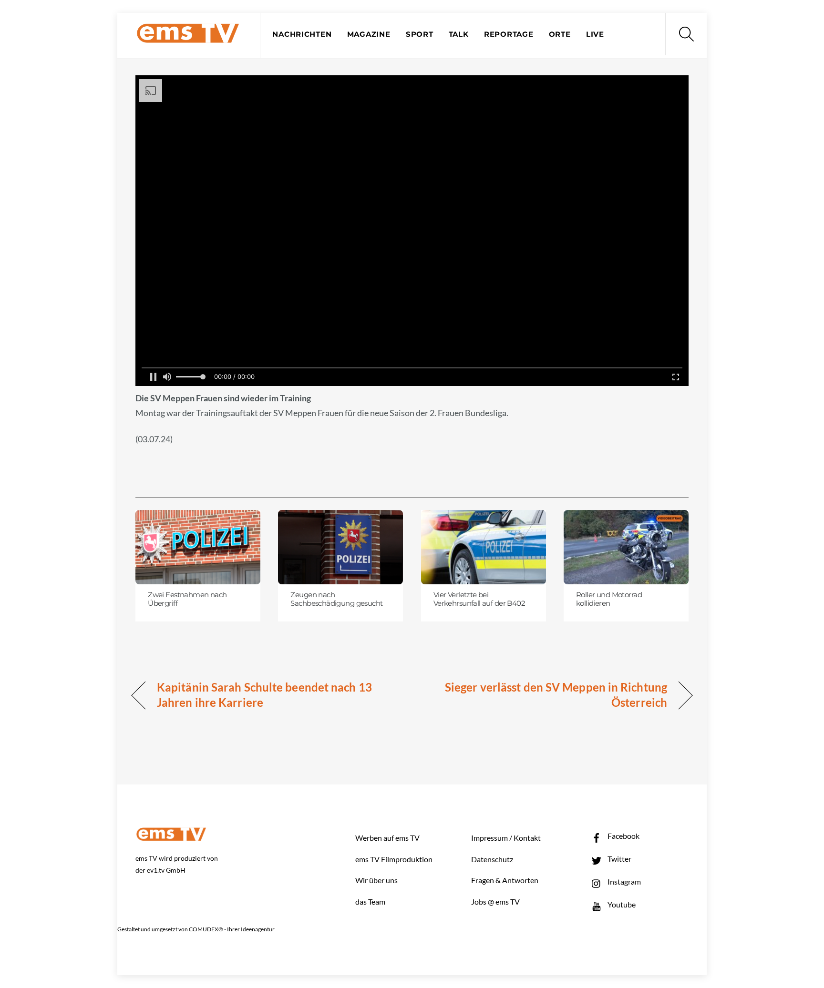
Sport (419, 34)
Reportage (509, 34)
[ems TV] (187, 37)
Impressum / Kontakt (506, 837)
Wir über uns (376, 880)
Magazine (369, 34)
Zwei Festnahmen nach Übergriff (187, 599)
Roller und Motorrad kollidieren (609, 599)
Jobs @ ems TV (495, 901)
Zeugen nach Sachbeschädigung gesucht (336, 599)
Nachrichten (301, 34)
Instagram (623, 881)
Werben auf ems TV (387, 837)
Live (595, 34)
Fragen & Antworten (504, 880)
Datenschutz (492, 859)
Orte (560, 34)
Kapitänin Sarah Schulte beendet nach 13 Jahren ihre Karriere (264, 694)
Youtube (621, 904)
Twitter (618, 858)
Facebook (622, 835)
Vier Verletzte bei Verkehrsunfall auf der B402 (479, 599)
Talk (459, 34)
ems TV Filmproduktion (394, 859)
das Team (370, 901)
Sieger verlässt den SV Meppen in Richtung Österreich (548, 694)
